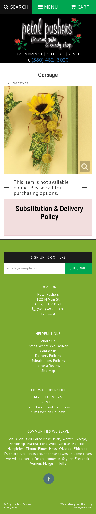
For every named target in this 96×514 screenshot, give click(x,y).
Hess (53, 448)
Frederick (82, 458)
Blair (56, 438)
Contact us (48, 350)
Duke (8, 453)
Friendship (17, 443)
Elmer (42, 448)
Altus (13, 438)
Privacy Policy (10, 507)
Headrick (79, 443)
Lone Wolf (48, 443)
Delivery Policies (48, 355)
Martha (32, 443)
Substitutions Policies (48, 360)
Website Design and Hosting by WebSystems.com (76, 506)
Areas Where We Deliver (48, 345)
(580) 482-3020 (50, 59)
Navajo (81, 438)
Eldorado (81, 448)
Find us (47, 314)
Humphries (15, 448)
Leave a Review (48, 365)
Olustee (65, 448)
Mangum (49, 463)
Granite (64, 443)
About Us (48, 340)
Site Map (48, 370)
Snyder (67, 458)
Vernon (35, 463)
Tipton (31, 448)
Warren (68, 438)
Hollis (62, 463)
